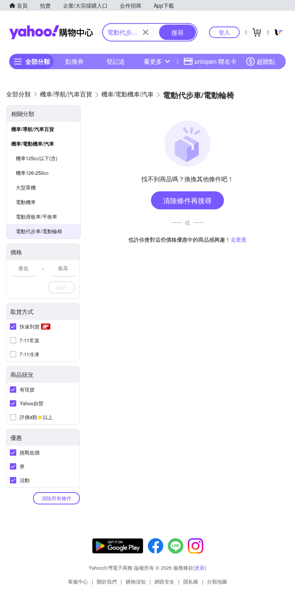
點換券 (74, 61)
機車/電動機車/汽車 (32, 143)
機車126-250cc (32, 172)
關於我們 (107, 581)
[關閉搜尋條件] (145, 32)
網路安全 (164, 581)
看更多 (153, 61)
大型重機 (26, 187)
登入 (224, 32)
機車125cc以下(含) (36, 158)
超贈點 (266, 61)
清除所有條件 (56, 498)
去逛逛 (238, 239)
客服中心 (78, 581)
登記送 (115, 61)
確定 (61, 287)
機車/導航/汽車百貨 (32, 129)
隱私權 (190, 581)
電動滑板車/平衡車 (36, 216)
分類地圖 (217, 581)
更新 (200, 567)
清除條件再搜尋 (187, 200)
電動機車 (26, 202)
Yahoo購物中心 (51, 32)
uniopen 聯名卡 (215, 61)
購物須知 (136, 581)
